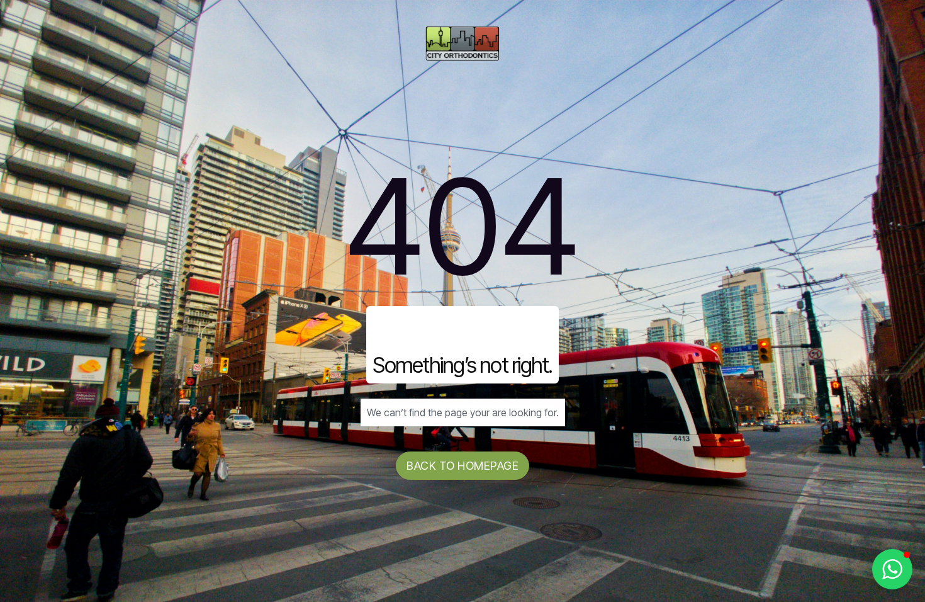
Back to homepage (462, 465)
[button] (892, 569)
